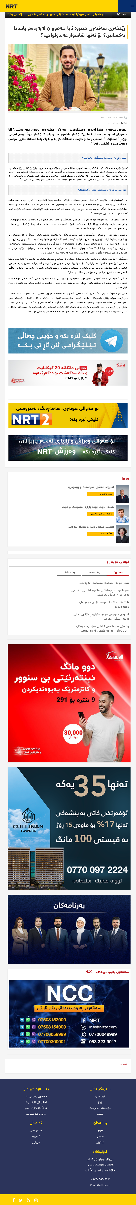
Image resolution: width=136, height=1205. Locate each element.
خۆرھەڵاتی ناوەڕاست (100, 1108)
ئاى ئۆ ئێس (36, 1131)
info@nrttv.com (101, 1185)
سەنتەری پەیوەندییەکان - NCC (107, 972)
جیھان (100, 1114)
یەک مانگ (69, 573)
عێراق (100, 1102)
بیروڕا (125, 478)
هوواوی (36, 1142)
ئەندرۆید (36, 1137)
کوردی (100, 1131)
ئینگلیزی (100, 1142)
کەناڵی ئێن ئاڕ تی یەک (36, 1102)
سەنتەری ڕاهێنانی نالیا (36, 1097)
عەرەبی (100, 1137)
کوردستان (100, 1097)
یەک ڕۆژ (118, 573)
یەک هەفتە (94, 573)
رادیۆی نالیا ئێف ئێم (36, 1114)
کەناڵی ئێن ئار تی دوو (36, 1108)
